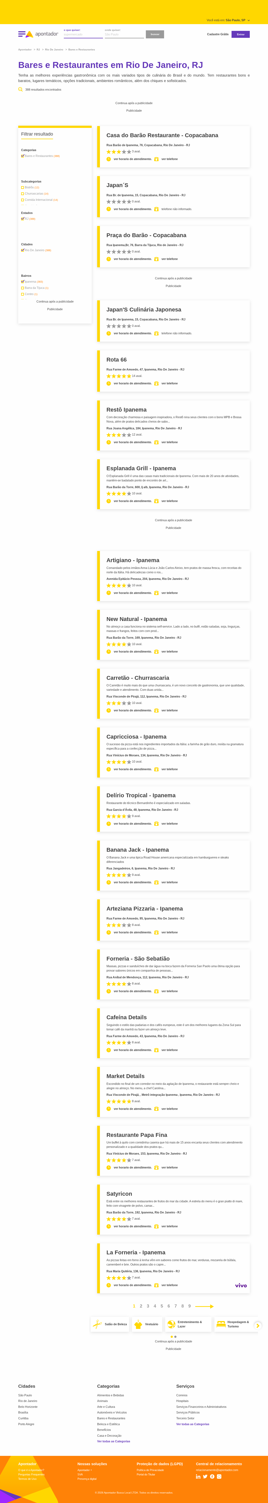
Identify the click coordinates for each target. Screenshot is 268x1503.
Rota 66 (116, 359)
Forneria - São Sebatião (138, 958)
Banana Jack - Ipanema (137, 850)
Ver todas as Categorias (113, 1441)
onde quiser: (113, 30)
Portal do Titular (146, 1474)
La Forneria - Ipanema (135, 1252)
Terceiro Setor (185, 1418)
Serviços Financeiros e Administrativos (201, 1406)
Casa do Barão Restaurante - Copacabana (162, 135)
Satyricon (119, 1194)
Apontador (25, 49)
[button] (172, 1337)
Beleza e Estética (108, 1424)
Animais (102, 1401)
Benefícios (104, 1429)
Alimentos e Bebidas (110, 1395)
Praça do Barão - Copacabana (146, 235)
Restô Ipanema (126, 409)
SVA (80, 1474)
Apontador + (84, 1470)
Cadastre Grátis (218, 34)
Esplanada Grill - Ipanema (141, 468)
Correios (181, 1395)
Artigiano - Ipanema (132, 560)
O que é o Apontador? (31, 1470)
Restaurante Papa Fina (136, 1135)
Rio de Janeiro (27, 1401)
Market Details (125, 1076)
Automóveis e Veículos (112, 1412)
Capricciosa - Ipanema (136, 737)
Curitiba (23, 1418)
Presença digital (86, 1478)
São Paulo (25, 1395)
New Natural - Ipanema (136, 619)
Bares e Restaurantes (111, 1418)
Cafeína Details (126, 1017)
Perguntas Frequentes (31, 1474)
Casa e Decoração (109, 1435)
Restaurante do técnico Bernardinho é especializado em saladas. (148, 803)
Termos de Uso (27, 1478)
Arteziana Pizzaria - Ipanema (144, 908)
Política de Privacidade (150, 1470)
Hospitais (182, 1401)
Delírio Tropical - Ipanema (141, 795)
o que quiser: (72, 30)
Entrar (240, 34)
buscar (155, 34)
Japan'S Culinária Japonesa (143, 309)
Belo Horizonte (28, 1406)
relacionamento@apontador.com (217, 1470)
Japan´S (117, 185)
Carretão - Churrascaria (137, 678)
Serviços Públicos (188, 1412)
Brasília (23, 1412)
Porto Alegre (26, 1424)
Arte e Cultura (106, 1406)
